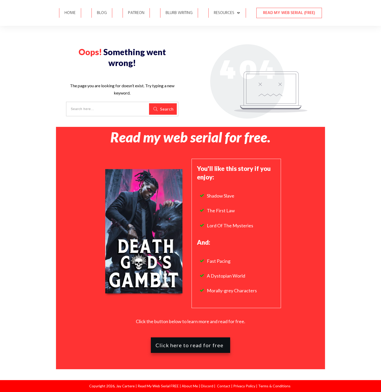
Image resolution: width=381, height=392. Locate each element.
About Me (189, 386)
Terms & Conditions (274, 386)
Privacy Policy (244, 386)
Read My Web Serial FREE (158, 386)
